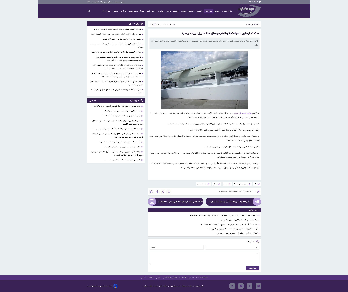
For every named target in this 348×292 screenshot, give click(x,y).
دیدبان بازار (106, 11)
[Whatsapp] (152, 192)
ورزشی (168, 11)
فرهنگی (176, 11)
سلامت (161, 11)
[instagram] (249, 286)
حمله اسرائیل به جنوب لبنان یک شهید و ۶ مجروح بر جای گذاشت (117, 106)
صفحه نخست (227, 11)
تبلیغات (116, 2)
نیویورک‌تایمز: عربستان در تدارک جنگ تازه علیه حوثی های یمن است (116, 129)
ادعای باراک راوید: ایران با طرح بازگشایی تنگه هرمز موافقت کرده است (117, 52)
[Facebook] (157, 192)
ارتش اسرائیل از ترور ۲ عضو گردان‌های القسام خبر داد (121, 116)
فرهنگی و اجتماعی (170, 277)
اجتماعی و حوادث (187, 11)
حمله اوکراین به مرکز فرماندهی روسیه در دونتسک (122, 111)
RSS (88, 2)
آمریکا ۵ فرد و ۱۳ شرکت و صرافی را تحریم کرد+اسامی (122, 39)
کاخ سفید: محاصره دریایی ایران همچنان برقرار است (121, 147)
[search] (89, 11)
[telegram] (241, 286)
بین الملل (208, 11)
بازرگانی (124, 11)
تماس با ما (95, 2)
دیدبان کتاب (151, 11)
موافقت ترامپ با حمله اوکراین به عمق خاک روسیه (238, 219)
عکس (143, 277)
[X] (163, 192)
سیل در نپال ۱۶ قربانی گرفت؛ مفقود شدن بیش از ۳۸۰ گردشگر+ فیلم (116, 34)
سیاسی (217, 11)
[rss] (258, 286)
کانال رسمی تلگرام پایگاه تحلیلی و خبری (229, 201)
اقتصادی (199, 11)
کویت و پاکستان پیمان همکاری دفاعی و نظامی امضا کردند (119, 142)
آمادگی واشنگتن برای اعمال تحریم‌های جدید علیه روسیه (236, 233)
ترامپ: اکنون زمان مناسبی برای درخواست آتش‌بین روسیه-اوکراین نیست (231, 228)
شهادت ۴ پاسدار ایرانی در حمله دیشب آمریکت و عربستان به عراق (118, 29)
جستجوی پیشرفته (106, 2)
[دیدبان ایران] (249, 11)
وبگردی (116, 11)
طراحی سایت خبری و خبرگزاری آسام (100, 286)
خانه (258, 24)
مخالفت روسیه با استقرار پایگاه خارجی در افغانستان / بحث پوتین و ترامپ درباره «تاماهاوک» (223, 215)
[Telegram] (169, 192)
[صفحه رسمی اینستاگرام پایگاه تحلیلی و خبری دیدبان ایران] (152, 202)
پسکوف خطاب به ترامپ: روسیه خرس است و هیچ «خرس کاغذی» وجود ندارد (229, 224)
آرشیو (122, 2)
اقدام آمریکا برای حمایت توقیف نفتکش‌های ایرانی (122, 160)
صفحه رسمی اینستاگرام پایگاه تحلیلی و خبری (180, 201)
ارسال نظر (252, 268)
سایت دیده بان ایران (242, 113)
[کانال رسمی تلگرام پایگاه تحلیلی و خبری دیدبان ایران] (257, 202)
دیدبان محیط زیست (137, 11)
